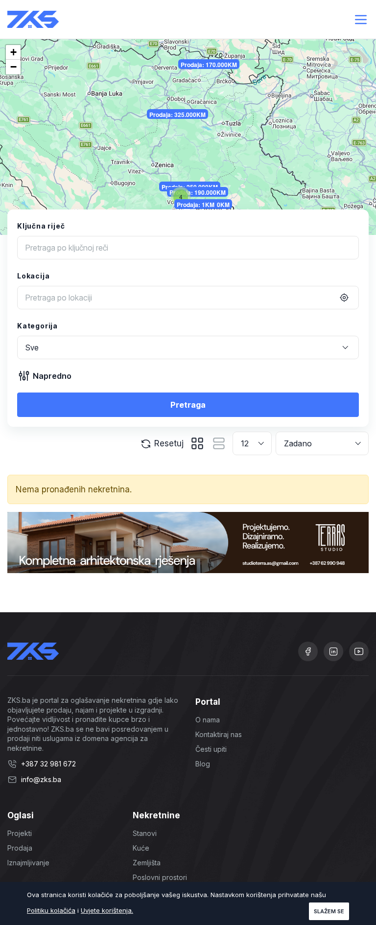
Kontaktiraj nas (218, 734)
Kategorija (37, 326)
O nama (207, 720)
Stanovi (145, 833)
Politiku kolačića (51, 910)
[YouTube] (359, 651)
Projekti (19, 833)
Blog (202, 764)
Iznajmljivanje (28, 862)
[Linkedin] (333, 651)
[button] (180, 197)
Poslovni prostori (160, 877)
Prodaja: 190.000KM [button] (197, 192)
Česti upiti (211, 749)
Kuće (141, 848)
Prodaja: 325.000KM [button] (177, 114)
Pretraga (188, 405)
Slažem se (329, 911)
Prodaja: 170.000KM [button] (209, 64)
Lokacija (33, 276)
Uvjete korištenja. (107, 910)
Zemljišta (147, 862)
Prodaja (19, 848)
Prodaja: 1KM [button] (195, 204)
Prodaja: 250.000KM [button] (190, 187)
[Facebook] (308, 651)
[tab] (197, 443)
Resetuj (168, 443)
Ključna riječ (41, 226)
